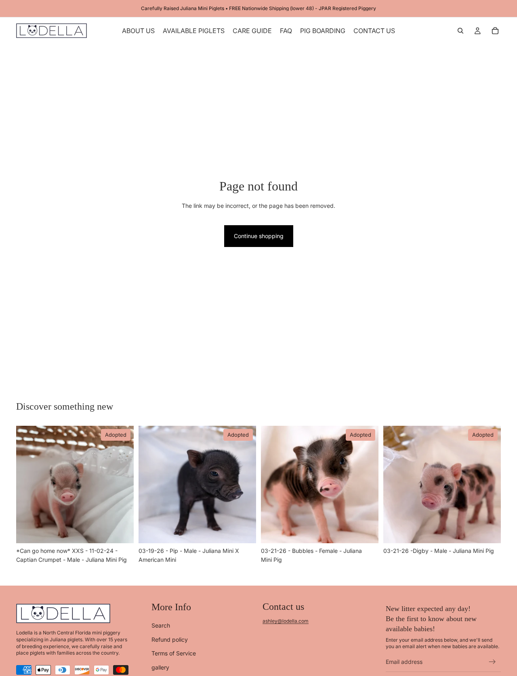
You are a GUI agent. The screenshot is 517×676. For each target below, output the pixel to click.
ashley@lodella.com (286, 621)
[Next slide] (121, 484)
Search (160, 625)
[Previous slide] (28, 484)
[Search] (460, 31)
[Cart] (495, 31)
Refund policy (169, 639)
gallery (160, 666)
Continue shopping (259, 235)
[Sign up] (492, 661)
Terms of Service (173, 653)
